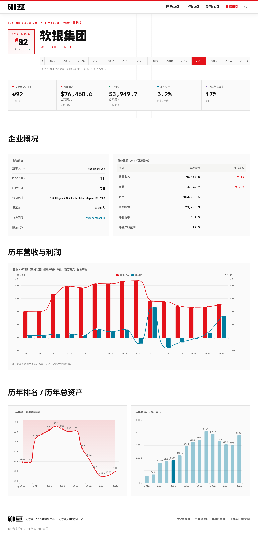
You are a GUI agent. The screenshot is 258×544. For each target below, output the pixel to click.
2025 (66, 61)
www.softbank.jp (95, 217)
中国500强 (193, 6)
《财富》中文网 (239, 519)
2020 (140, 61)
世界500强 (173, 6)
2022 (110, 61)
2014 (228, 61)
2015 (213, 61)
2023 (96, 61)
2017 (184, 61)
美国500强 (213, 6)
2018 (169, 61)
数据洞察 (232, 6)
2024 (81, 61)
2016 (199, 61)
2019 (155, 61)
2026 (52, 61)
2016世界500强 (21, 34)
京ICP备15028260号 (36, 529)
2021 (125, 61)
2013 (243, 61)
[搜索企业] (246, 7)
